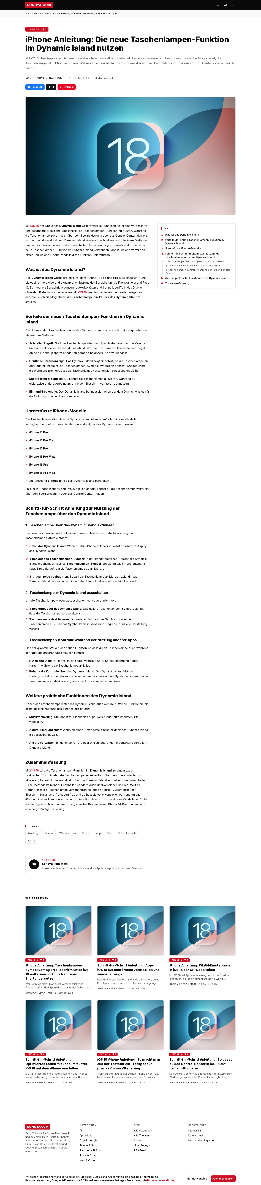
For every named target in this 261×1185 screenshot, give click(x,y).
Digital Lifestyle (88, 1140)
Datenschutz (195, 1135)
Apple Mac (86, 1135)
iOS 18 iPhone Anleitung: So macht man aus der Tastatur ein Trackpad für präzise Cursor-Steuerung (128, 1064)
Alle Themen (141, 1135)
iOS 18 (34, 226)
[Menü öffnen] (232, 5)
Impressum (194, 1130)
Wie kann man (67, 833)
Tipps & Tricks (88, 1155)
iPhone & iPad (41, 13)
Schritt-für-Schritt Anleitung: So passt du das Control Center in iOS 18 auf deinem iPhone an (200, 1064)
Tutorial (49, 833)
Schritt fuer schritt (128, 833)
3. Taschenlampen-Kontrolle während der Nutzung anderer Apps (198, 271)
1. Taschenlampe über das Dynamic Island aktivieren (194, 261)
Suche (138, 1140)
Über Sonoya (142, 1145)
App (98, 833)
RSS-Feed (140, 1150)
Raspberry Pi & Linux (92, 1150)
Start (27, 13)
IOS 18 (31, 840)
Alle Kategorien (143, 1130)
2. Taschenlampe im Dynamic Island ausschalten (192, 265)
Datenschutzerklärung (161, 1180)
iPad (109, 833)
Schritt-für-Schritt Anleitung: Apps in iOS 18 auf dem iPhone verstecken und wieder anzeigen (128, 969)
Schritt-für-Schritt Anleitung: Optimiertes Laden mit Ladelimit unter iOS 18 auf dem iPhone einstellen (56, 1064)
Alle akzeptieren (223, 1178)
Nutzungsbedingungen (201, 1140)
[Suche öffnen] (218, 5)
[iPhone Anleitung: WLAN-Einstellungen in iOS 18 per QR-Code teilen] (202, 931)
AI (81, 1130)
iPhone (86, 833)
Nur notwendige (197, 1178)
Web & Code (87, 1160)
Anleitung (33, 833)
